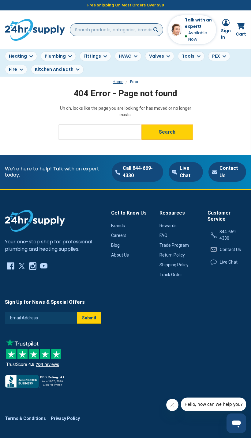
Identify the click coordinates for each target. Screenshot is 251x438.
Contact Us (230, 249)
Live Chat (229, 262)
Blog (115, 245)
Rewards (168, 225)
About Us (120, 255)
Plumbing (55, 56)
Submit (89, 317)
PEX (216, 56)
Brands (118, 225)
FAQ (163, 235)
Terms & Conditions (25, 418)
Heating (18, 56)
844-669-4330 (228, 235)
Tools (188, 56)
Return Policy (172, 255)
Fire (13, 69)
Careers (118, 235)
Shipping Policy (174, 264)
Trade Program (174, 245)
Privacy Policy (65, 418)
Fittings (92, 56)
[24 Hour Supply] (35, 220)
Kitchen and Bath (54, 69)
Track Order (170, 274)
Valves (156, 56)
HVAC (125, 56)
